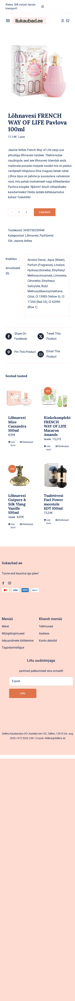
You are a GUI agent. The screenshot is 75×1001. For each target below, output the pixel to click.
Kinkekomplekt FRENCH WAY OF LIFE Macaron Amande (57, 426)
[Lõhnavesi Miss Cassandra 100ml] (19, 397)
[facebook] (3, 583)
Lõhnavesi (31, 235)
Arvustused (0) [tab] (13, 270)
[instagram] (9, 583)
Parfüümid (46, 235)
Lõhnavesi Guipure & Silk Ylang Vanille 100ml (17, 504)
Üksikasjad (26, 442)
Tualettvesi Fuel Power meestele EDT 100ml (53, 502)
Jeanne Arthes (23, 241)
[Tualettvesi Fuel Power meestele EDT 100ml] (55, 475)
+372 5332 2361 (25, 738)
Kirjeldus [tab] (11, 259)
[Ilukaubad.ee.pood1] (29, 18)
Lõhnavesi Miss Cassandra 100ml (17, 424)
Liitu (22, 693)
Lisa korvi (44, 212)
